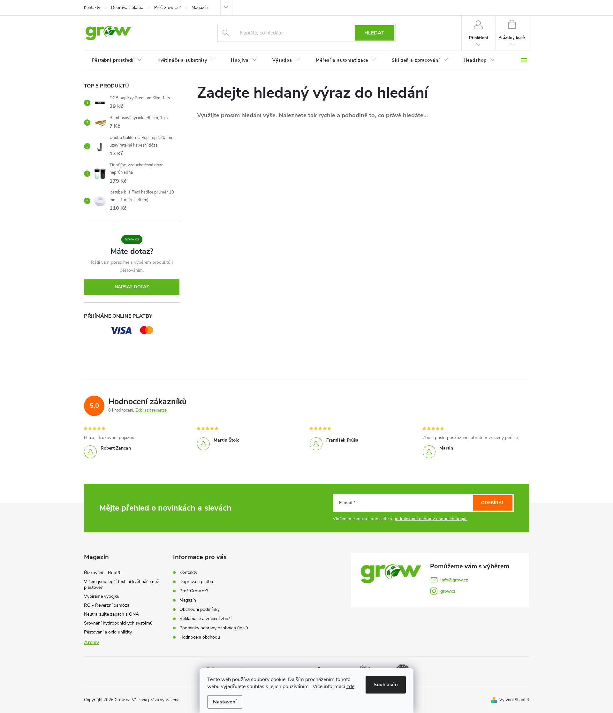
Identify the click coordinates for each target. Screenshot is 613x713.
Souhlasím (386, 684)
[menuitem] (117, 60)
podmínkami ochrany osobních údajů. (430, 519)
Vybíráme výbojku (101, 596)
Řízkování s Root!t (102, 573)
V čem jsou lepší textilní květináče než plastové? (121, 584)
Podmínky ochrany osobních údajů (213, 628)
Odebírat (492, 503)
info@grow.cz (454, 580)
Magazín (200, 8)
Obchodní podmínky (199, 609)
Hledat (374, 32)
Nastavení (225, 701)
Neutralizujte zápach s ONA (111, 614)
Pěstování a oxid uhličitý (108, 632)
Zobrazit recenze (151, 410)
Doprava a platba (127, 8)
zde (350, 686)
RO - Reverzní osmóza (106, 605)
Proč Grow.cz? (167, 8)
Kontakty (92, 8)
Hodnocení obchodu (199, 637)
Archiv (91, 642)
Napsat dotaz (132, 287)
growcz (447, 591)
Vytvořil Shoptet (514, 700)
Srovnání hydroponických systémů (118, 623)
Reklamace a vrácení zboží (205, 619)
